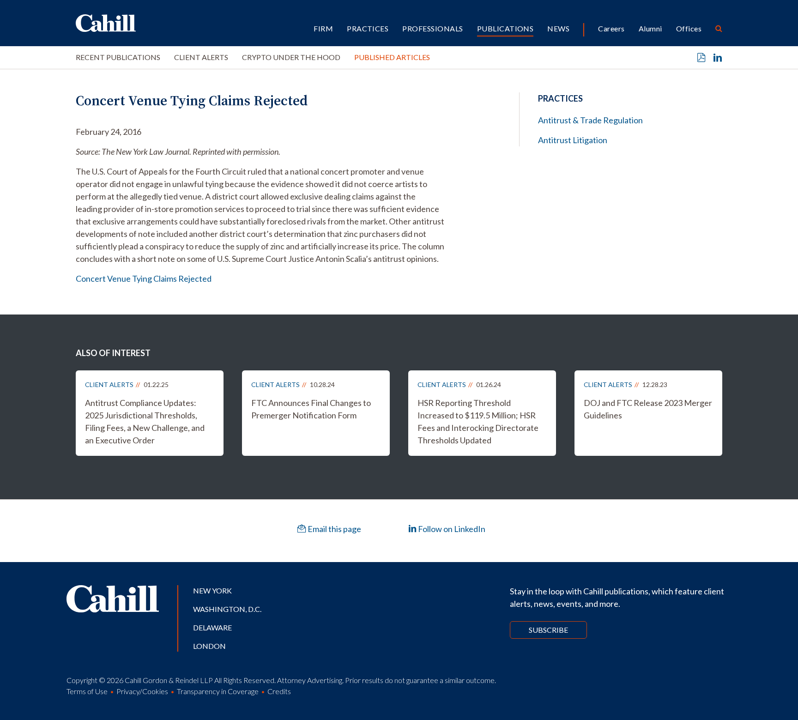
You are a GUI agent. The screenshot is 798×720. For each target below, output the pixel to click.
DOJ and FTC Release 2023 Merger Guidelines (648, 409)
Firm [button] (323, 28)
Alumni (650, 28)
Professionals (432, 28)
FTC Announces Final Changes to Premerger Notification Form (311, 409)
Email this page (333, 529)
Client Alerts (201, 57)
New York (212, 590)
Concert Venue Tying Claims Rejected (144, 278)
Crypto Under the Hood (291, 57)
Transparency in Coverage (218, 691)
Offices (688, 28)
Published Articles (392, 57)
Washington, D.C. (227, 609)
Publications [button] (505, 28)
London (209, 645)
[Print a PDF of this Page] (701, 58)
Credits (279, 691)
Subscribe (548, 629)
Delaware (212, 627)
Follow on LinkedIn (451, 529)
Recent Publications (118, 57)
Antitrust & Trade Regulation (590, 120)
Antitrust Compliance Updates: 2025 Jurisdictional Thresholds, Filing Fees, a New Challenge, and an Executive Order (145, 421)
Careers (611, 28)
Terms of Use (87, 691)
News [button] (558, 28)
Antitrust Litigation (572, 140)
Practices (367, 28)
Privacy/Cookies (142, 691)
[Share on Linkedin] (717, 58)
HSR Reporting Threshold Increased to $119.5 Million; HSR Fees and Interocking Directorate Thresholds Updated (477, 421)
